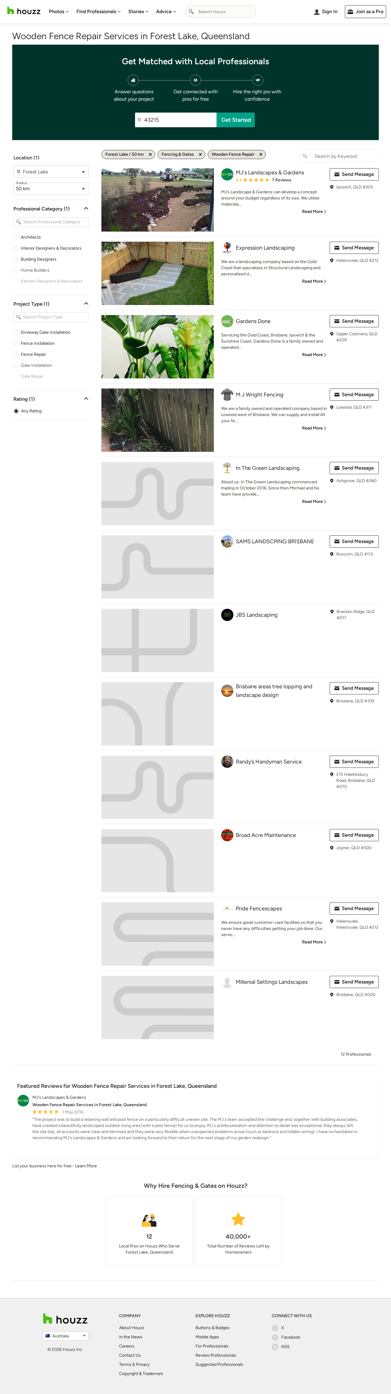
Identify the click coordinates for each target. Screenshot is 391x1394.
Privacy (143, 1364)
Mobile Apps (207, 1337)
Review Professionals (216, 1355)
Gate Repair (32, 376)
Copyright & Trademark (141, 1373)
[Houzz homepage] (24, 10)
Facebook (290, 1337)
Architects (31, 237)
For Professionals (212, 1346)
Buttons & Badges (213, 1327)
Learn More (86, 1166)
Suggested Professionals (219, 1364)
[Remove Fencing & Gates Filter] (200, 154)
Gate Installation (36, 365)
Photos (56, 11)
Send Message (358, 174)
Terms (125, 1364)
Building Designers (39, 259)
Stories (136, 11)
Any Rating (31, 411)
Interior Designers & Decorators (51, 248)
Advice (164, 11)
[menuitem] (59, 12)
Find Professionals (96, 11)
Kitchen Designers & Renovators (52, 281)
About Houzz (131, 1327)
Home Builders (35, 270)
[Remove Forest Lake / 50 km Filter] (150, 154)
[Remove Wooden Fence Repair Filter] (261, 154)
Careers (126, 1346)
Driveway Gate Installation (46, 332)
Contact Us (130, 1355)
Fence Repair (33, 354)
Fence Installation (38, 343)
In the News (130, 1337)
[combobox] (220, 12)
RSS (285, 1346)
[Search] (191, 12)
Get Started (236, 120)
